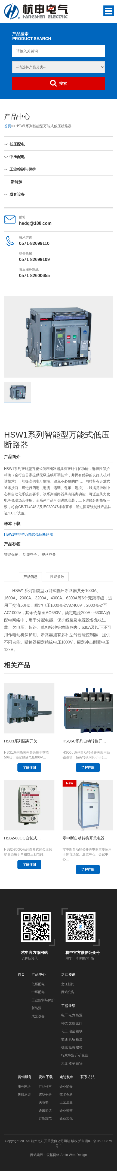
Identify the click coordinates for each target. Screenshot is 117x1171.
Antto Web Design (73, 1155)
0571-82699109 (34, 259)
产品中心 (39, 974)
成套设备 (17, 194)
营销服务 (25, 1077)
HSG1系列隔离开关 (20, 741)
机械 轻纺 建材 (71, 1047)
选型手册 (45, 1094)
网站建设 (36, 1155)
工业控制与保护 (23, 169)
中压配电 (17, 156)
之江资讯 (68, 974)
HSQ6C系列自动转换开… (84, 741)
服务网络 (24, 1086)
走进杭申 (67, 1077)
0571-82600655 (34, 275)
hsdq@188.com (35, 223)
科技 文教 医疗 (71, 1023)
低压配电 (17, 144)
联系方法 (88, 1077)
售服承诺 (24, 1094)
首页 (7, 126)
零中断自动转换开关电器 (83, 838)
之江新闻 (67, 984)
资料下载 (46, 1077)
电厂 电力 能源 (71, 1015)
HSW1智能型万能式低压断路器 (28, 534)
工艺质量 (66, 1102)
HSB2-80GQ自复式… (22, 838)
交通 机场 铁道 (71, 1039)
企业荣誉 (66, 1110)
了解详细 (29, 767)
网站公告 (67, 992)
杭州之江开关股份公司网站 (50, 1141)
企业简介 (66, 1086)
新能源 (16, 182)
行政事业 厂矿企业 (74, 1055)
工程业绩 (68, 1006)
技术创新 (66, 1094)
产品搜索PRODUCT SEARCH (31, 36)
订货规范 (45, 1118)
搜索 (63, 83)
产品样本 (45, 1086)
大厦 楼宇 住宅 (71, 1063)
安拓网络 (53, 1155)
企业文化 (66, 1118)
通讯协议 (45, 1110)
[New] (88, 805)
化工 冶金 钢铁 (71, 1031)
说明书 (43, 1102)
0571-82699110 (34, 243)
